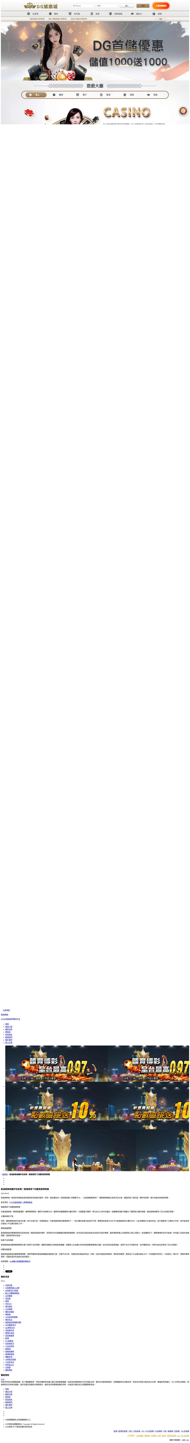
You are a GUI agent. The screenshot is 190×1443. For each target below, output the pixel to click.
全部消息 (8, 1285)
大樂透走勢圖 (10, 1359)
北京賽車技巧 (10, 1325)
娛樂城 (5, 1174)
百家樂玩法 (9, 1330)
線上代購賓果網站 (12, 1293)
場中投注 (8, 1320)
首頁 (7, 1024)
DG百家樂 (150, 1431)
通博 (7, 1301)
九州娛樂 (8, 1309)
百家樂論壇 (9, 1336)
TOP (2, 1379)
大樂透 (8, 1367)
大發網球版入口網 (12, 1288)
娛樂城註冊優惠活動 (13, 1322)
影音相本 (8, 1035)
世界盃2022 (9, 1365)
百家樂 (8, 1298)
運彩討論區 (9, 1312)
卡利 (130, 1431)
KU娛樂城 (9, 1341)
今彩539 (8, 1304)
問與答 (8, 1032)
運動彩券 (8, 1357)
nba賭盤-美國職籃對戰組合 (20, 1261)
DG (143, 1431)
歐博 (7, 1338)
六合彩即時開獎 (11, 1317)
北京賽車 (8, 1296)
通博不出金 (9, 1333)
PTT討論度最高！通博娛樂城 (21, 1202)
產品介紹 (8, 1027)
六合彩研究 (9, 1346)
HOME (3, 1019)
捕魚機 (8, 1314)
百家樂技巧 (9, 1344)
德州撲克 (8, 1306)
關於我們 (8, 1040)
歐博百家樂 (122, 1431)
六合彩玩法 (9, 1362)
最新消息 (8, 1029)
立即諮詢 (6, 1010)
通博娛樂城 (9, 1354)
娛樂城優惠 (9, 1352)
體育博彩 (8, 1370)
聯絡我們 (9, 1019)
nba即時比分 (10, 1328)
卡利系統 (136, 1431)
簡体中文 (16, 1019)
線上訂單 (8, 1043)
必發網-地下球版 (11, 1291)
